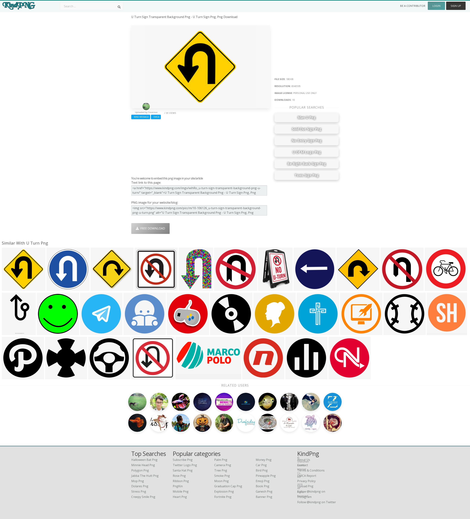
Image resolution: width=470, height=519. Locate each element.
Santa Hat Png (183, 470)
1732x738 (183, 377)
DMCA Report (306, 476)
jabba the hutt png (145, 476)
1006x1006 (54, 288)
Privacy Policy (306, 481)
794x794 (52, 377)
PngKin (178, 486)
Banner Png (264, 497)
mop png (137, 481)
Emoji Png (263, 481)
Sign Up (456, 6)
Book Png (262, 486)
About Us (303, 460)
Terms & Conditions (311, 470)
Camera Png (222, 465)
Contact (302, 465)
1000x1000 (10, 332)
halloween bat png (144, 460)
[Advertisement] (200, 147)
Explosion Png (224, 491)
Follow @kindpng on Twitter (316, 502)
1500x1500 (266, 288)
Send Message (141, 116)
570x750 (185, 288)
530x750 (300, 288)
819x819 (249, 377)
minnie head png (143, 465)
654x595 (9, 288)
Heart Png (180, 497)
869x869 (221, 288)
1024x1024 (388, 288)
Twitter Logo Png (185, 465)
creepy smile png (143, 497)
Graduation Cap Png (228, 486)
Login (436, 6)
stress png (138, 491)
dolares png (139, 486)
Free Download (152, 228)
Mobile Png (181, 491)
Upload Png (305, 486)
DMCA (155, 116)
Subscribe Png (183, 460)
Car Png (261, 465)
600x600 (431, 288)
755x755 (343, 288)
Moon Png (221, 481)
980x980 (217, 332)
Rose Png (179, 476)
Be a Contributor (412, 6)
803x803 (87, 332)
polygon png (140, 470)
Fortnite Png (223, 497)
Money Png (264, 460)
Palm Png (220, 460)
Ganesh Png (264, 491)
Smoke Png (222, 476)
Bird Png (262, 470)
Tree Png (220, 470)
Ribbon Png (181, 481)
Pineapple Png (266, 476)
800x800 (97, 288)
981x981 (260, 332)
